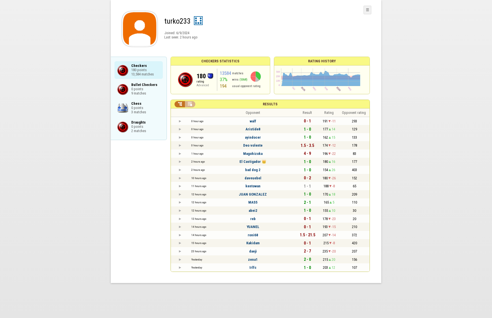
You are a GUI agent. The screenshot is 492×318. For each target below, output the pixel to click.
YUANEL (253, 227)
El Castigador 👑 (252, 161)
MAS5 (253, 202)
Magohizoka (253, 153)
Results (270, 104)
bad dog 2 (253, 170)
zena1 (253, 259)
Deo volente (253, 145)
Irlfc (253, 267)
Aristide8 (253, 129)
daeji (253, 251)
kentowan (253, 186)
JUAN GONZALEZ (253, 194)
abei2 (253, 210)
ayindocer (253, 137)
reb (253, 219)
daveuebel (253, 178)
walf (253, 121)
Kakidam (253, 243)
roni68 (253, 235)
